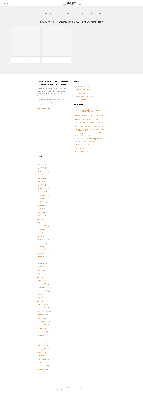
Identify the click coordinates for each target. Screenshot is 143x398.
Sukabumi (78, 144)
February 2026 (42, 171)
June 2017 (40, 342)
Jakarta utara (94, 130)
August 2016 (41, 369)
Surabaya (87, 144)
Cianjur (84, 119)
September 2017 (42, 331)
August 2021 (41, 263)
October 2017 (41, 328)
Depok (78, 122)
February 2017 (42, 349)
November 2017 (42, 325)
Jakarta (99, 122)
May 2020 (40, 273)
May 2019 (40, 297)
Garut (84, 122)
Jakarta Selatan (99, 126)
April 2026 (40, 168)
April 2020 (40, 277)
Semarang (92, 139)
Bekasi (85, 115)
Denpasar (95, 119)
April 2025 (40, 185)
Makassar (101, 133)
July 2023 (40, 233)
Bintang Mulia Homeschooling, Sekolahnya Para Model (71, 390)
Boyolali (101, 115)
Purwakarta (85, 138)
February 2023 (42, 239)
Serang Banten (77, 141)
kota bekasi (88, 133)
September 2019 (42, 291)
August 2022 (41, 256)
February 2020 (42, 284)
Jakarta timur (81, 129)
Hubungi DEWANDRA (80, 100)
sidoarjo (85, 141)
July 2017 (40, 338)
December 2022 (42, 246)
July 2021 (40, 267)
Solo (90, 141)
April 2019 (40, 301)
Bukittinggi (77, 119)
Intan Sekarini (50, 54)
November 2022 (42, 250)
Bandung (87, 110)
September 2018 (42, 311)
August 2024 (41, 205)
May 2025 (40, 181)
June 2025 (40, 178)
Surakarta (95, 144)
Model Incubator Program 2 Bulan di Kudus (71, 387)
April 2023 (40, 236)
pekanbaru (77, 138)
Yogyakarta (88, 151)
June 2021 (40, 270)
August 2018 (41, 314)
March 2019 (41, 304)
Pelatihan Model (96, 14)
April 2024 (40, 219)
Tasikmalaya (79, 151)
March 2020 (41, 280)
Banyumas (77, 115)
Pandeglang (92, 135)
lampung (95, 133)
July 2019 (40, 294)
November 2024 (42, 198)
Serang (99, 138)
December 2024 (42, 195)
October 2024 (41, 202)
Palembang (84, 136)
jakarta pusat (89, 126)
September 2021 (42, 260)
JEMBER (76, 133)
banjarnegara (98, 110)
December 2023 (42, 229)
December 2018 (42, 308)
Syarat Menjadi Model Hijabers (68, 14)
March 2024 (41, 222)
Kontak (84, 14)
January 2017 (41, 352)
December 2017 (42, 321)
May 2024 (40, 215)
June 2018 (40, 318)
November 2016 (42, 359)
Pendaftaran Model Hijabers (82, 89)
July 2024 (40, 209)
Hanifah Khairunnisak (26, 59)
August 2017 (41, 335)
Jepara (82, 133)
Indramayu (91, 122)
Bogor (94, 115)
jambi (102, 130)
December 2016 (42, 355)
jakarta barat (79, 126)
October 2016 (41, 362)
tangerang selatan (91, 148)
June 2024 (40, 212)
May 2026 (40, 164)
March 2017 (41, 345)
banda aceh (77, 110)
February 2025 (42, 188)
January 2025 (41, 192)
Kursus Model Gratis (80, 93)
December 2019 (42, 287)
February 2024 (42, 226)
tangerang (79, 148)
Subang (95, 141)
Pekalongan (99, 136)
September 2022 (42, 253)
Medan (76, 136)
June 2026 (40, 161)
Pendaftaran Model (48, 14)
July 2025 (40, 174)
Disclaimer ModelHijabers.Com (83, 96)
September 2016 (42, 366)
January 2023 (41, 243)
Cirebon (89, 119)
